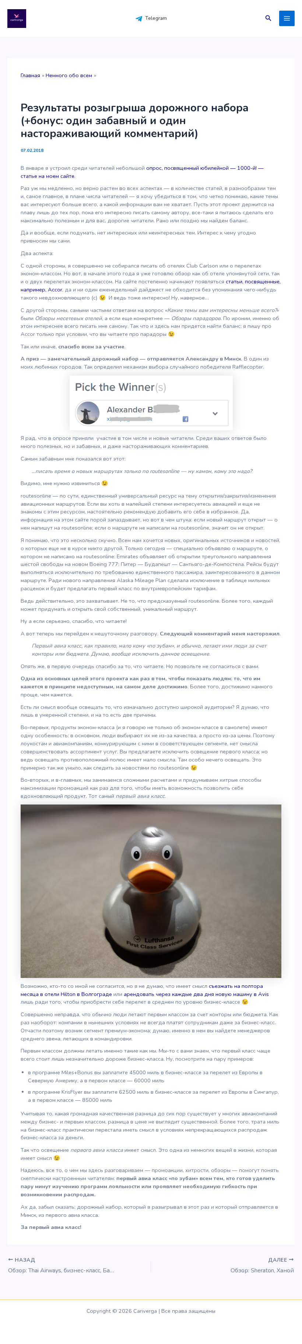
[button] (268, 19)
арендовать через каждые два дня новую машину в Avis (196, 994)
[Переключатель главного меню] (287, 18)
